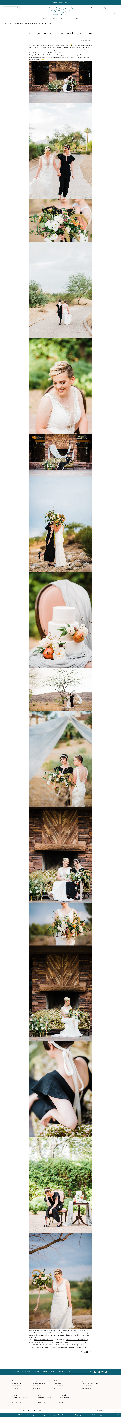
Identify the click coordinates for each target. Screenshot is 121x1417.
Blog (12, 24)
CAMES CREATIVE (71, 1342)
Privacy (19, 1410)
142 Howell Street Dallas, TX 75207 (59, 1385)
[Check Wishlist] (117, 13)
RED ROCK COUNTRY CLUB (43, 1340)
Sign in (31, 1410)
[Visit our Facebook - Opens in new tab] (95, 1372)
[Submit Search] (17, 7)
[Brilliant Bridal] (60, 11)
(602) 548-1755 (16, 1402)
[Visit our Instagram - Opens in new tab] (102, 1372)
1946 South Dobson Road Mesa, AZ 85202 (90, 1385)
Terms (13, 1410)
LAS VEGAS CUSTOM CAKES (43, 1345)
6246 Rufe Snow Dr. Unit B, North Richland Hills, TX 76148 (68, 1399)
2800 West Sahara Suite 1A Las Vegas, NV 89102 (40, 1385)
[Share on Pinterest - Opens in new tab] (91, 1352)
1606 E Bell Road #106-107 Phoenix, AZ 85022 (20, 1399)
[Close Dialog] (2, 1415)
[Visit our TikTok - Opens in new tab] (106, 1372)
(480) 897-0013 (86, 1388)
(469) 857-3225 (58, 1388)
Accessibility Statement (42, 1410)
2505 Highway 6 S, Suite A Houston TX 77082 (45, 1399)
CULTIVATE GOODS (47, 1342)
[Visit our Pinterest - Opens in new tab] (99, 1372)
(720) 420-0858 (16, 1388)
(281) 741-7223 (41, 1402)
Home (5, 24)
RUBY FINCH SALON (42, 1347)
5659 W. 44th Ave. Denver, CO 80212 (17, 1385)
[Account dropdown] (114, 13)
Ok (118, 1415)
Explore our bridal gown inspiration (60, 2)
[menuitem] (96, 8)
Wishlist (25, 1410)
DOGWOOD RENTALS (69, 1345)
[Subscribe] (90, 1371)
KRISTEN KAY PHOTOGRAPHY (76, 1340)
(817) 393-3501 (63, 1402)
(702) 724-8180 (36, 1388)
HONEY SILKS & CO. (64, 1347)
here (101, 1415)
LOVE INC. (82, 1347)
